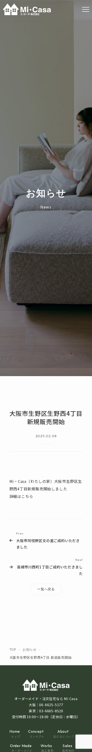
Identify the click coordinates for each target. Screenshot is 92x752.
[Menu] (85, 9)
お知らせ (30, 649)
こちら (27, 496)
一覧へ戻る (46, 589)
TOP (12, 649)
